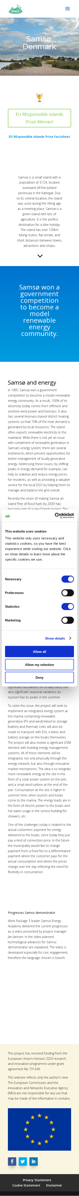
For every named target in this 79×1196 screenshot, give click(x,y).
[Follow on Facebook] (12, 1161)
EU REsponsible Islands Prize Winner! (39, 118)
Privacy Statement (37, 1180)
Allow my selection (39, 664)
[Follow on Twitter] (23, 1161)
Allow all (39, 652)
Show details (55, 638)
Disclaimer (54, 1185)
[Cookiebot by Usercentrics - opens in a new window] (56, 516)
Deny (39, 677)
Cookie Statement (26, 1185)
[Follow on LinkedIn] (33, 1161)
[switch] (67, 592)
